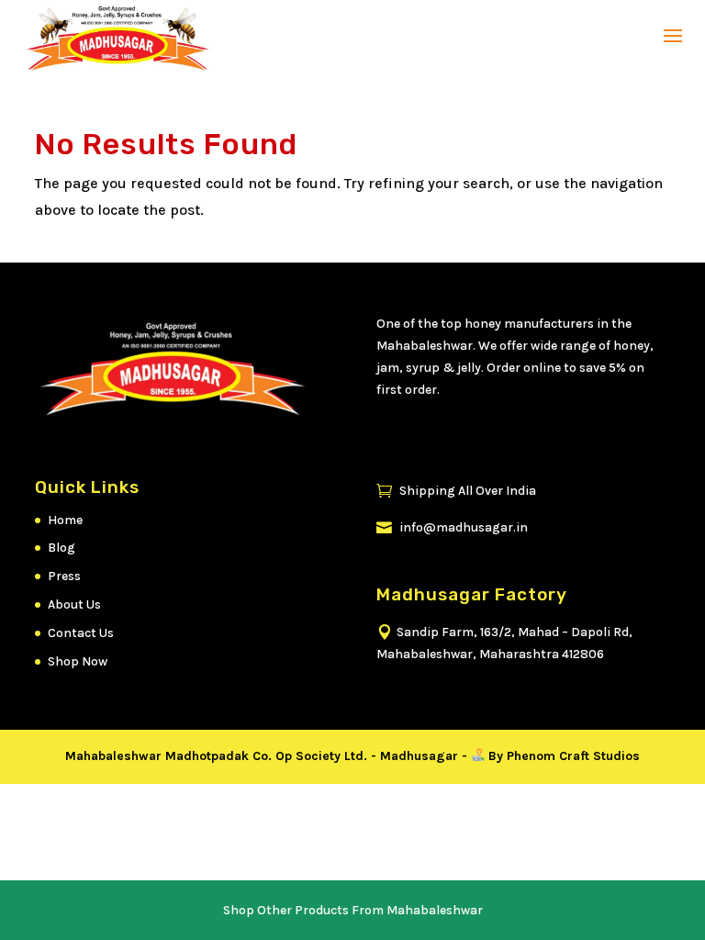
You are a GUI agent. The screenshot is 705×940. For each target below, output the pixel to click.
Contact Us (81, 633)
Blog (61, 547)
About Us (74, 604)
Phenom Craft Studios (573, 756)
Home (65, 520)
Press (64, 576)
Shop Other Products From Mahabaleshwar (353, 910)
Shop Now (77, 661)
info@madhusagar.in (452, 527)
